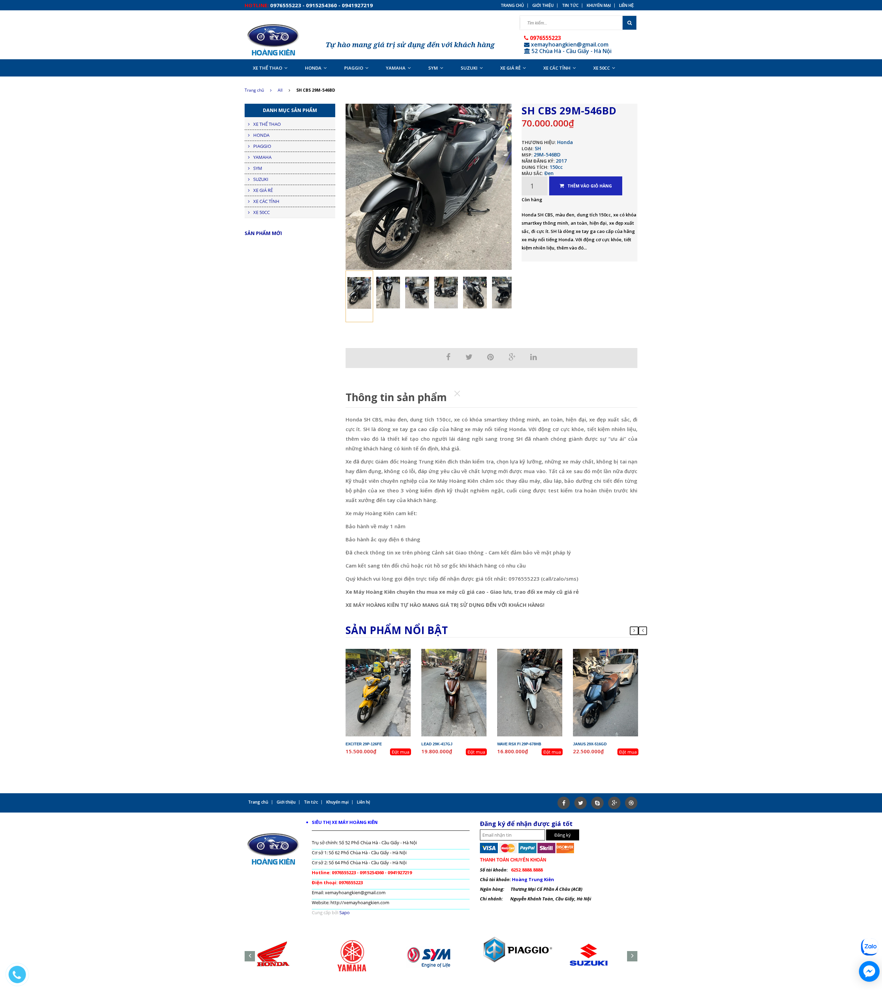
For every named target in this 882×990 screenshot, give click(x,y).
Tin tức (570, 5)
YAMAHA (396, 68)
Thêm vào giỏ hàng (589, 186)
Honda (565, 142)
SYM (433, 68)
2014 (470, 658)
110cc (542, 664)
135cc (391, 664)
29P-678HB (535, 652)
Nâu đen (464, 670)
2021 (621, 658)
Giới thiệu (543, 5)
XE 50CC (601, 68)
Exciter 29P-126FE (364, 744)
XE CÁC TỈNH (557, 68)
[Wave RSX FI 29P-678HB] (530, 692)
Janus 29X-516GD (590, 744)
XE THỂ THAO (267, 68)
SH (538, 148)
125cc (467, 664)
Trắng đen (540, 670)
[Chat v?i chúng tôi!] (869, 971)
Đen (549, 173)
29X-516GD (611, 652)
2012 (394, 658)
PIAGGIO (353, 68)
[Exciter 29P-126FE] (378, 692)
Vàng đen (388, 670)
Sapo (344, 912)
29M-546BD (547, 154)
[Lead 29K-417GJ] (454, 692)
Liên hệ (626, 5)
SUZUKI (469, 68)
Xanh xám (616, 670)
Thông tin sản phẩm (396, 397)
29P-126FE (383, 652)
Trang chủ (254, 90)
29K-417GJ (459, 652)
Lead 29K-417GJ (436, 744)
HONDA (313, 68)
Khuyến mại (599, 5)
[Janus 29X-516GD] (605, 692)
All (280, 90)
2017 (561, 160)
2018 (546, 658)
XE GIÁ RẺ (510, 68)
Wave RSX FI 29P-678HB (519, 744)
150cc (556, 167)
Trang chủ (512, 5)
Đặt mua (400, 752)
